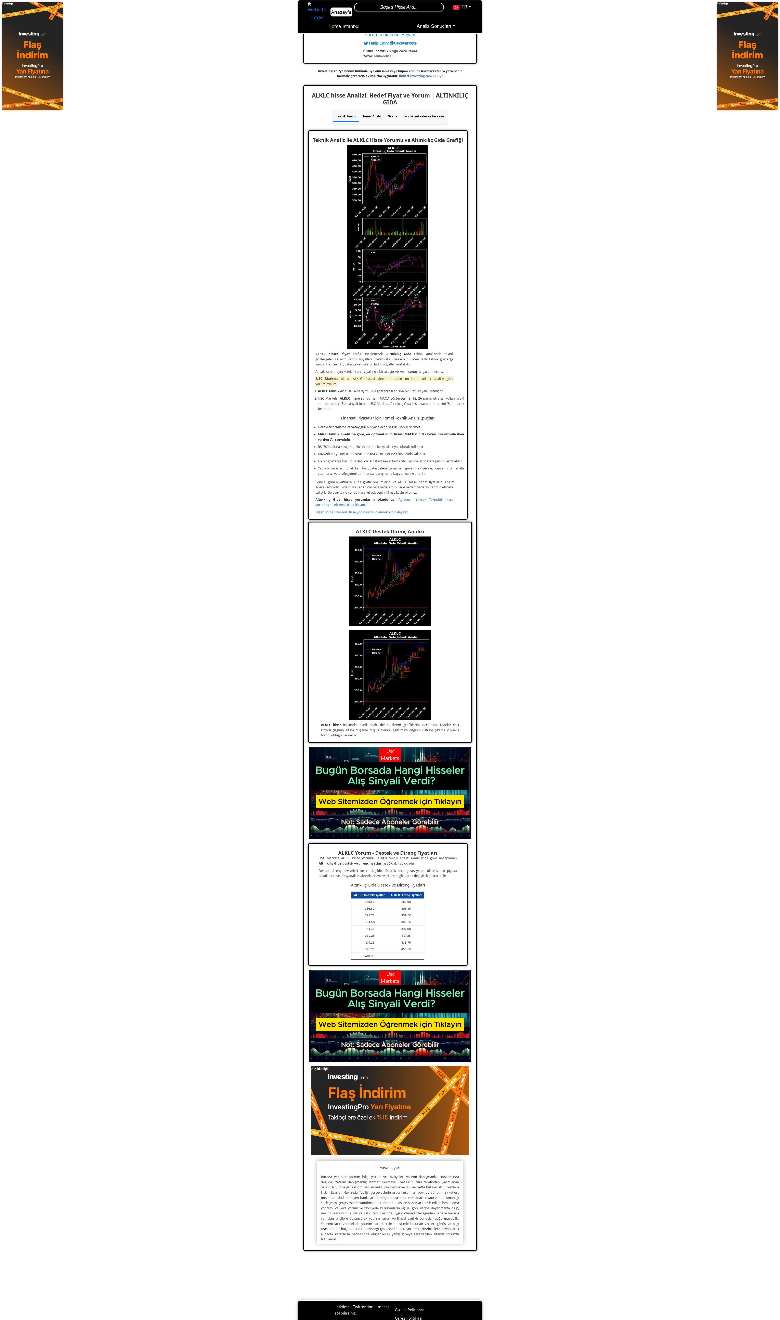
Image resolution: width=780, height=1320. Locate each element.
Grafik (392, 116)
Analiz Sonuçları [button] (434, 26)
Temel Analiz (372, 116)
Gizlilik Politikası (409, 1309)
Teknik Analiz (346, 116)
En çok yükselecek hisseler (423, 116)
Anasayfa (341, 12)
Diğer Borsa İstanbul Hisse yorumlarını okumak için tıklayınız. (361, 512)
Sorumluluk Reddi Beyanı (390, 34)
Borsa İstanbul (343, 26)
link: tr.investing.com (415, 76)
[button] (462, 6)
